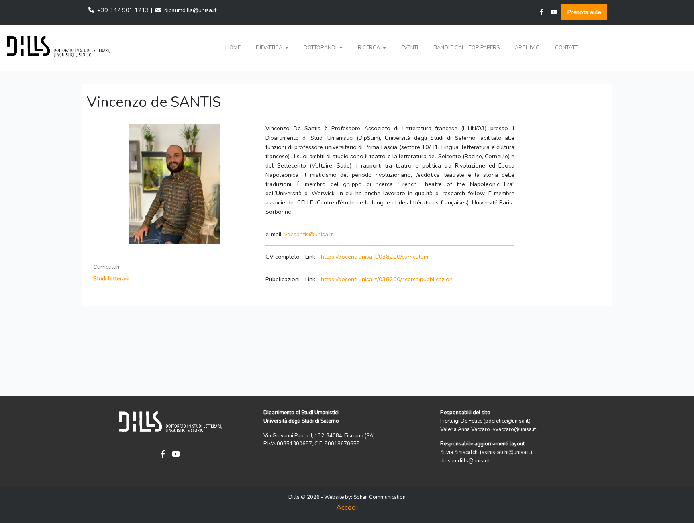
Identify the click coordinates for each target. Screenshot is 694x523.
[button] (272, 48)
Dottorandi (321, 47)
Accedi (347, 507)
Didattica (270, 47)
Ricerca (369, 47)
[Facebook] (541, 12)
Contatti (567, 47)
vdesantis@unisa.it (308, 234)
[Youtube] (554, 12)
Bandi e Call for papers (466, 47)
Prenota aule (584, 12)
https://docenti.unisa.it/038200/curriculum (374, 257)
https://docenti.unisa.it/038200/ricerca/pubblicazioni (387, 279)
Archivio (527, 47)
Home (233, 47)
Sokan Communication (379, 497)
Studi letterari (111, 278)
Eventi (409, 47)
